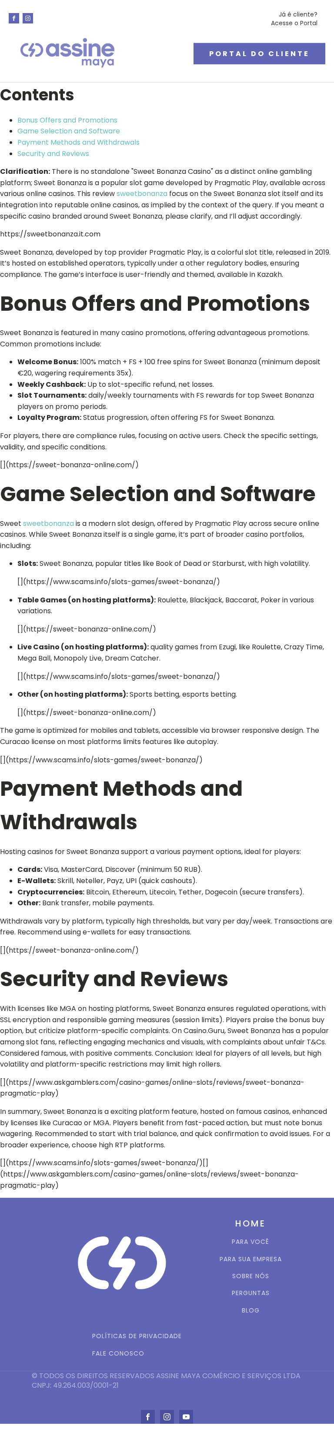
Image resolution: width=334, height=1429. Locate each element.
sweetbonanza (142, 194)
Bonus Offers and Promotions (67, 120)
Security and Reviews (53, 154)
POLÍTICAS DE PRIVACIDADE (137, 1336)
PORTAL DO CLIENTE (259, 54)
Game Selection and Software (68, 131)
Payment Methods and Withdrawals (78, 142)
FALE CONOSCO (118, 1353)
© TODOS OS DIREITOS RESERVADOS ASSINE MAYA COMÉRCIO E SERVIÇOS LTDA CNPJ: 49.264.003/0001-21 (167, 1380)
